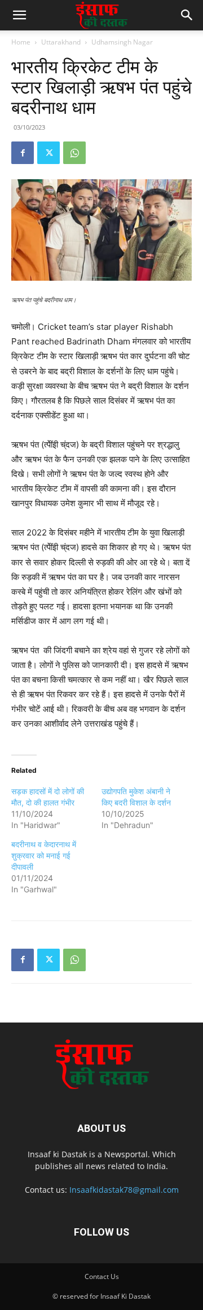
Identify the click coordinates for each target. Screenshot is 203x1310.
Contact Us (102, 1276)
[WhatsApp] (74, 152)
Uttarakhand (61, 42)
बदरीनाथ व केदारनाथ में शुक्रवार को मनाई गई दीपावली (43, 855)
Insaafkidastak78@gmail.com (124, 1189)
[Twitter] (48, 152)
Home (20, 42)
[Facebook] (22, 152)
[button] (19, 15)
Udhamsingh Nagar (122, 42)
